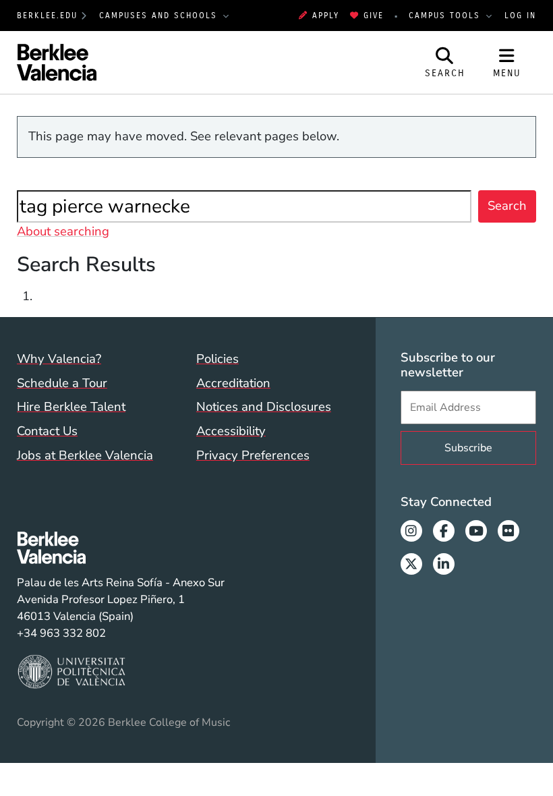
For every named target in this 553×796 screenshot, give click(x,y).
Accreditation (233, 383)
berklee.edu (47, 15)
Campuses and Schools (160, 15)
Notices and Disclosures (263, 407)
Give (373, 15)
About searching (63, 231)
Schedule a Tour (62, 383)
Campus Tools (446, 15)
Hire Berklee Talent (71, 407)
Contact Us (47, 431)
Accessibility (231, 431)
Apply (325, 15)
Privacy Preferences (253, 455)
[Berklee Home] (121, 548)
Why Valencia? (59, 359)
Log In (520, 15)
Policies (217, 359)
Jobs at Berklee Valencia (85, 455)
